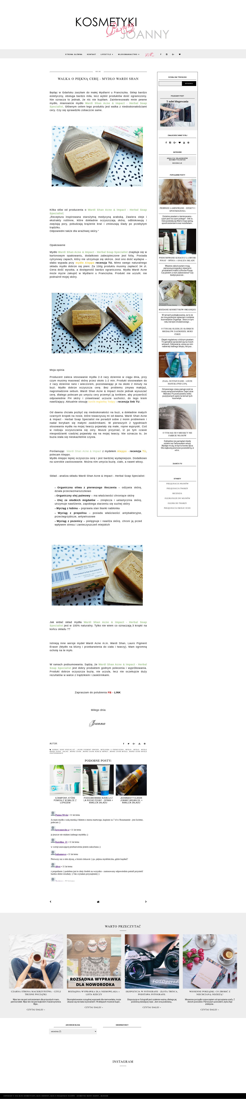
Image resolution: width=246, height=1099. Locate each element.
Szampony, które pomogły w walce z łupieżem (65, 800)
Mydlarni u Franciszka (112, 749)
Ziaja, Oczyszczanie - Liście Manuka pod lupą (177, 382)
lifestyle (107, 54)
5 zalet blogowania (177, 101)
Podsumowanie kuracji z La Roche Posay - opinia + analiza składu (98, 800)
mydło (137, 749)
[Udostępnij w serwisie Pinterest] (145, 744)
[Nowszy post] (50, 902)
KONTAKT (91, 54)
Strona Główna (73, 54)
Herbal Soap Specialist (64, 749)
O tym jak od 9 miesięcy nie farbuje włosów (177, 434)
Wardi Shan (76, 751)
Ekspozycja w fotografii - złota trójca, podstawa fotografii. (152, 993)
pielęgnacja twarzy (177, 489)
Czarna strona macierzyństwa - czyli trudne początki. (36, 993)
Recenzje (177, 163)
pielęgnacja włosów (177, 484)
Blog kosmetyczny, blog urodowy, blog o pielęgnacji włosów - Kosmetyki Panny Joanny (59, 1096)
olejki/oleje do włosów (177, 498)
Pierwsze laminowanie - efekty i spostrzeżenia (177, 209)
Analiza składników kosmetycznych (177, 159)
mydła (129, 749)
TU (110, 262)
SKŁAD (66, 751)
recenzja (177, 493)
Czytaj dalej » (36, 1009)
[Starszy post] (146, 902)
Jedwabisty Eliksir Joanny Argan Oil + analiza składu (131, 800)
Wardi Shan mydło (119, 751)
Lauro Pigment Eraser (88, 749)
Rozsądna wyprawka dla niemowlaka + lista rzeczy (94, 993)
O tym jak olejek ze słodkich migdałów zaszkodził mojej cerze (177, 331)
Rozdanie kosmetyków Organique (177, 309)
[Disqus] (98, 845)
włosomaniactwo (129, 54)
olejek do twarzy (177, 503)
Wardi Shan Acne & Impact (96, 751)
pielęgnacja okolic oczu (177, 508)
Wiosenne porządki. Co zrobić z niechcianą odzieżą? (209, 993)
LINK (117, 692)
